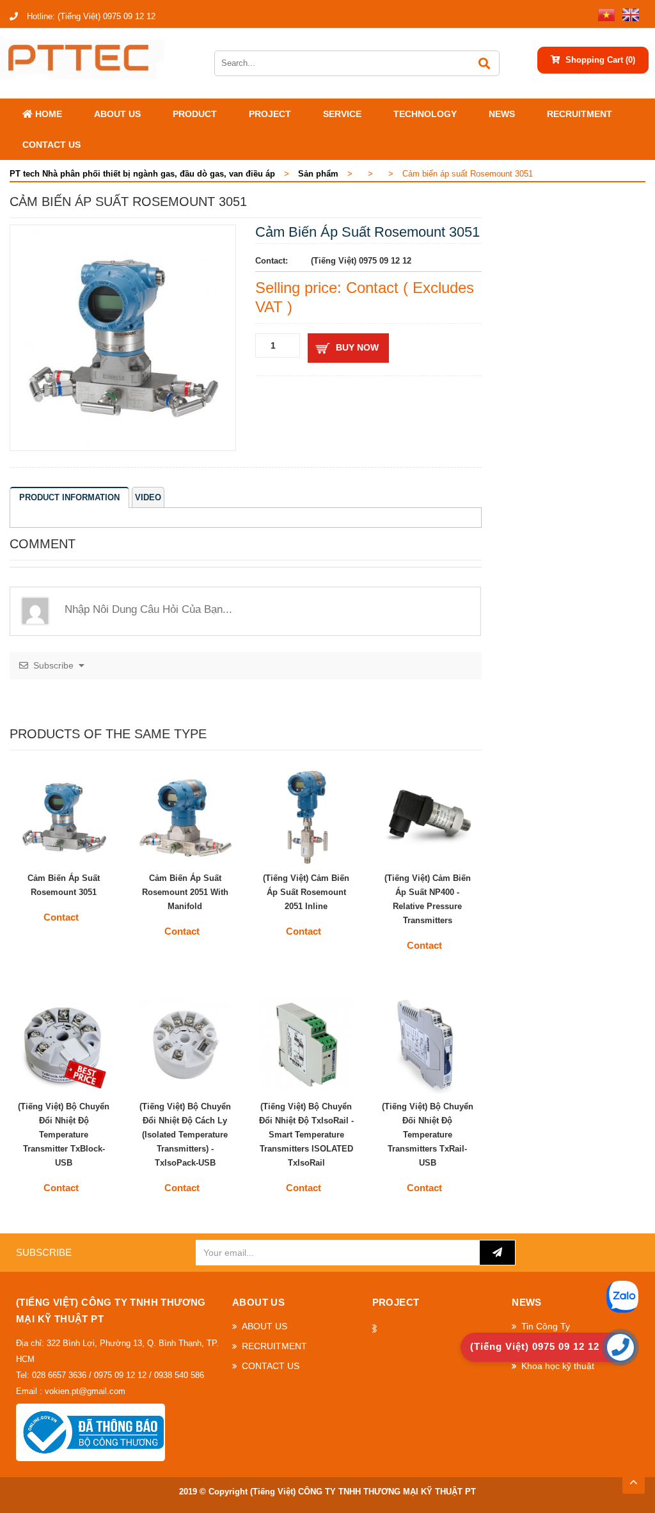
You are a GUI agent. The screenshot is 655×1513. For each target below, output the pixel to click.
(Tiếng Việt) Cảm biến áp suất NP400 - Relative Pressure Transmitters (427, 899)
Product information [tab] (69, 497)
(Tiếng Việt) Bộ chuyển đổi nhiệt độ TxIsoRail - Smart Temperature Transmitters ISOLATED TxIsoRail (306, 1135)
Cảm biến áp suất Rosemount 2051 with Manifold (185, 892)
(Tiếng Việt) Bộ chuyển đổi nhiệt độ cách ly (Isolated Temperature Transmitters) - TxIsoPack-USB (185, 1135)
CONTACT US (51, 144)
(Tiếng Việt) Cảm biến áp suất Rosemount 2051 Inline (306, 892)
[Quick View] (97, 849)
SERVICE (342, 114)
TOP (633, 1478)
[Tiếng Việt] (604, 14)
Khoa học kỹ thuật (557, 1366)
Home (47, 114)
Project (270, 114)
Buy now (357, 347)
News (502, 114)
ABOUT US (117, 114)
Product (195, 114)
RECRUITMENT (579, 114)
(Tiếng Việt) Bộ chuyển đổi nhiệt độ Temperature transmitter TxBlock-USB (63, 1135)
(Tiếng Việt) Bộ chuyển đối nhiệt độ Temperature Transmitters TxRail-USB (427, 1135)
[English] (628, 14)
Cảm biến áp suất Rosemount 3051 (64, 885)
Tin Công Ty (545, 1326)
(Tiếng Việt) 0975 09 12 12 (91, 16)
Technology (425, 114)
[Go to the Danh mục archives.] (364, 173)
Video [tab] (148, 497)
